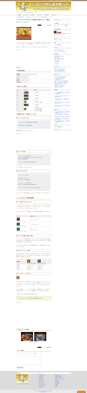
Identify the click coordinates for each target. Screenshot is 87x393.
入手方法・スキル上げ (58, 377)
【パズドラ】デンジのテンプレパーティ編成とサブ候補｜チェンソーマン (62, 106)
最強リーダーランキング (58, 39)
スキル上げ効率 (32, 14)
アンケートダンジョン (42, 382)
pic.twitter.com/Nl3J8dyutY (31, 184)
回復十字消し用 (57, 57)
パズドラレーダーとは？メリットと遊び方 (61, 80)
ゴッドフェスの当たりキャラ (59, 49)
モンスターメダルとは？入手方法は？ (60, 76)
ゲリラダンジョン (41, 383)
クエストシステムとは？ (58, 84)
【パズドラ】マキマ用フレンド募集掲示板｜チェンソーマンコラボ (62, 99)
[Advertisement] (33, 57)
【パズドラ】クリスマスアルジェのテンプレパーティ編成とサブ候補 (62, 96)
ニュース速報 (57, 383)
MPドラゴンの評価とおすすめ (59, 70)
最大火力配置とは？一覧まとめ (59, 56)
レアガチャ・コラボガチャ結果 (59, 378)
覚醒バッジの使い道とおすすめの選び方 (61, 83)
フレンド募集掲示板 (58, 44)
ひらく (20, 67)
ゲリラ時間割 (19, 14)
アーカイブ (55, 126)
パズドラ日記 (57, 382)
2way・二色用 (57, 60)
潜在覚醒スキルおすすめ (58, 376)
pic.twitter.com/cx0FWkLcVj (33, 122)
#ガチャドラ (40, 157)
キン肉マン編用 (57, 61)
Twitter (62, 0)
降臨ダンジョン (41, 378)
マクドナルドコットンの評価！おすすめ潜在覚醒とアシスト (27, 293)
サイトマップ (66, 0)
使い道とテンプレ (53, 14)
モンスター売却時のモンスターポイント (61, 71)
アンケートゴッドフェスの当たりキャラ (61, 51)
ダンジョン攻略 (25, 14)
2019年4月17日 (29, 125)
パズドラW (56, 385)
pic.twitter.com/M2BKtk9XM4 (23, 158)
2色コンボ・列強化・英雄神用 (59, 58)
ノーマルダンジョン (42, 385)
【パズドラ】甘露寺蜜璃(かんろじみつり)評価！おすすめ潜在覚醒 (62, 93)
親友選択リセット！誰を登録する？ (60, 85)
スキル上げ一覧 (39, 14)
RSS (70, 0)
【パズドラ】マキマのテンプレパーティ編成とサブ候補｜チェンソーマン (62, 103)
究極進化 (56, 384)
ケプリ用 (56, 62)
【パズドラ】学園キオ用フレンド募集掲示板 (61, 114)
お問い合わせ (58, 0)
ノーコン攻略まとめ (46, 14)
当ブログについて (52, 0)
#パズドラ (36, 157)
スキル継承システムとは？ (59, 79)
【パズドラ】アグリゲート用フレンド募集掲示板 (62, 116)
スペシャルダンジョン (42, 384)
